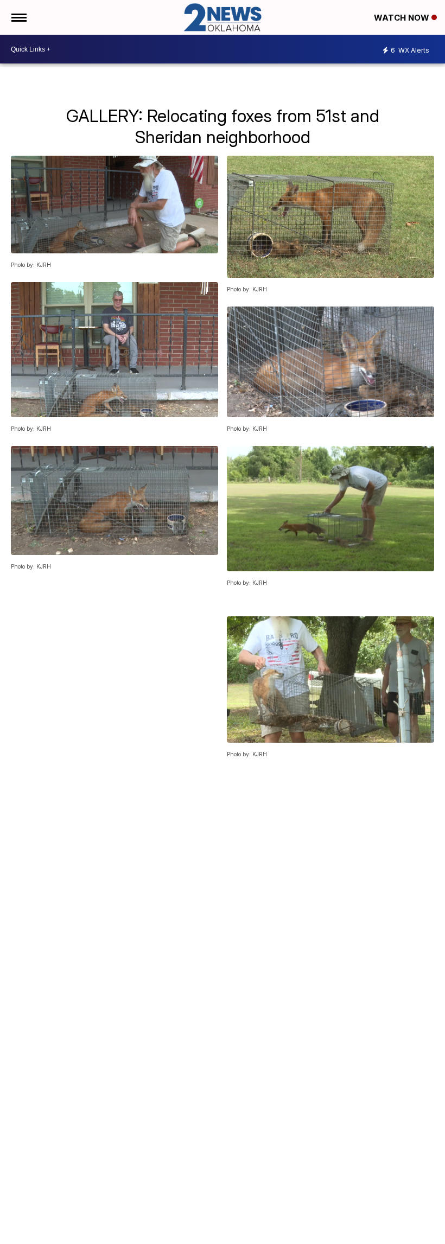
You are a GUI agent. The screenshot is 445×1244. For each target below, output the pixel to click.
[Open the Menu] (18, 17)
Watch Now (402, 17)
